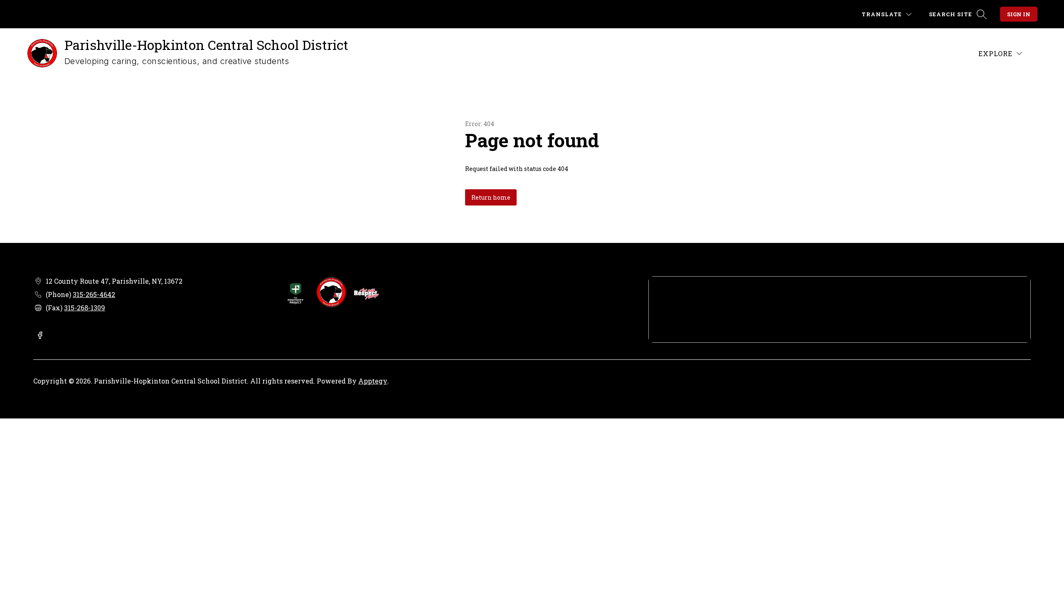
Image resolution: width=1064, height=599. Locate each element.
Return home (490, 197)
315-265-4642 (94, 294)
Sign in (1018, 14)
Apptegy (372, 380)
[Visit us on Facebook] (40, 336)
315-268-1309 (84, 307)
